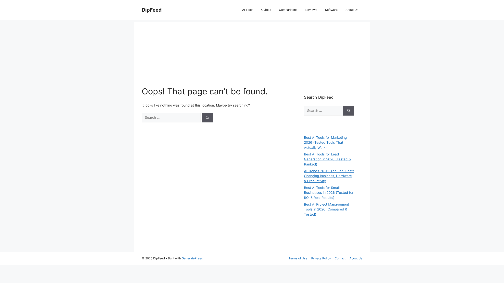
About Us (352, 10)
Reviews (311, 10)
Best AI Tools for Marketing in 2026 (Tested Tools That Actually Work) (327, 143)
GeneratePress (192, 258)
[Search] (207, 117)
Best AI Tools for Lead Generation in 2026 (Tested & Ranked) (327, 159)
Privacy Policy (321, 258)
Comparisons (288, 10)
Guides (266, 10)
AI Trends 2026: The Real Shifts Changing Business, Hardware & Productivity (329, 176)
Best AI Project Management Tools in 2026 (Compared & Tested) (326, 209)
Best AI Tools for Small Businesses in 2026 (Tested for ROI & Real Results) (328, 193)
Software (331, 10)
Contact (340, 258)
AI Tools (247, 10)
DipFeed (152, 10)
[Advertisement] (252, 49)
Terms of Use (298, 258)
